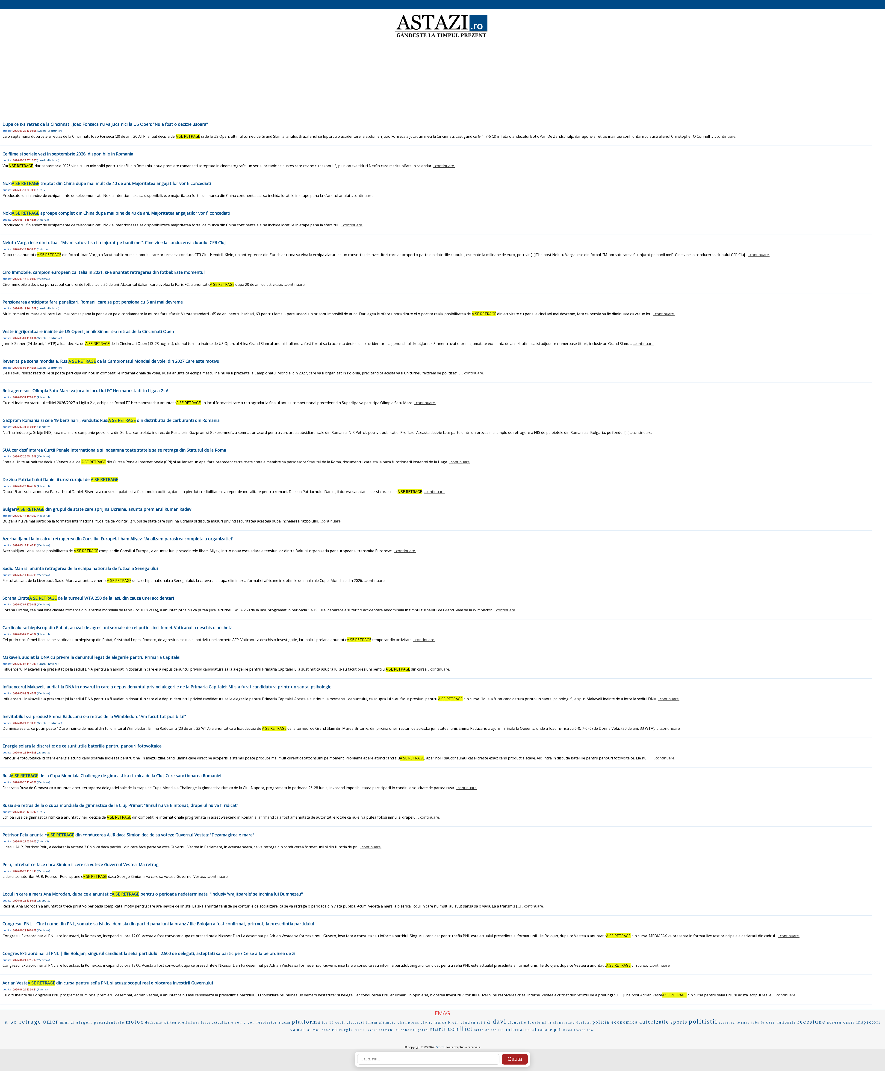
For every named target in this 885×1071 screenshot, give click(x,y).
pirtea (170, 1022)
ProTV (41, 190)
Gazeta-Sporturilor (49, 130)
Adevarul (43, 397)
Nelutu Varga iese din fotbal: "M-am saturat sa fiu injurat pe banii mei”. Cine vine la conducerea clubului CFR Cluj (114, 242)
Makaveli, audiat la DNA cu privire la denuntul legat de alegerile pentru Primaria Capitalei (91, 657)
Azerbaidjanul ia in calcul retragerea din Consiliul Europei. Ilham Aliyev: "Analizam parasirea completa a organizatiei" (118, 538)
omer (51, 1021)
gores (423, 1030)
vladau (468, 1022)
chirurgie (342, 1029)
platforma (306, 1021)
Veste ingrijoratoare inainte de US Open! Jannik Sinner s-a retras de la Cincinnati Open (88, 331)
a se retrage (23, 1021)
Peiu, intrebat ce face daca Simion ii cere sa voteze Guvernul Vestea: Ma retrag (81, 864)
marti (437, 1028)
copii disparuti (349, 1022)
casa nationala (781, 1022)
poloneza (563, 1030)
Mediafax (43, 278)
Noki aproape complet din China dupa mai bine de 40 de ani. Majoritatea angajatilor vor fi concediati (116, 213)
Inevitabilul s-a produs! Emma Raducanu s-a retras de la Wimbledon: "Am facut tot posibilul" (94, 716)
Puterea (43, 249)
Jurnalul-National (48, 160)
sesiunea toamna (734, 1022)
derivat (583, 1022)
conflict (460, 1028)
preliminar (189, 1022)
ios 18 (328, 1022)
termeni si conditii (397, 1030)
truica (440, 1022)
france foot (584, 1030)
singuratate (564, 1022)
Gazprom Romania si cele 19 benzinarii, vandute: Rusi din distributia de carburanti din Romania (111, 420)
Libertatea (44, 427)
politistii (703, 1021)
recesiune (811, 1021)
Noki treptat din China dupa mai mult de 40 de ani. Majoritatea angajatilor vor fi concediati (107, 183)
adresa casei (841, 1022)
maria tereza (366, 1030)
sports (678, 1022)
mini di (67, 1022)
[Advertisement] (442, 76)
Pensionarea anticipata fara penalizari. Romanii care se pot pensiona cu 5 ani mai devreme (93, 302)
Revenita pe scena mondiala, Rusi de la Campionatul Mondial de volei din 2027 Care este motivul (112, 361)
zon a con (245, 1022)
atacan (284, 1022)
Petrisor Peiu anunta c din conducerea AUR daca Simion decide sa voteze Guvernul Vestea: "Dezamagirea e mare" (128, 835)
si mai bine (319, 1030)
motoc (135, 1021)
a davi (497, 1021)
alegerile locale (524, 1022)
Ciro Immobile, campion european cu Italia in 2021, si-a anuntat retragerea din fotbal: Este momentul (104, 272)
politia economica (615, 1021)
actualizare (222, 1022)
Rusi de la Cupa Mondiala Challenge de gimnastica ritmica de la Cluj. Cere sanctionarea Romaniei (112, 775)
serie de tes (485, 1030)
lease (206, 1022)
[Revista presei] (441, 37)
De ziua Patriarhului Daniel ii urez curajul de (60, 479)
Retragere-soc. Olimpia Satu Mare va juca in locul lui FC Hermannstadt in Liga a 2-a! (85, 390)
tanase (545, 1029)
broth (453, 1022)
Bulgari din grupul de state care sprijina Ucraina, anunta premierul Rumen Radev (97, 509)
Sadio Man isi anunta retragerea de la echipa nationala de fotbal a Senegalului (80, 568)
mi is (547, 1022)
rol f (481, 1022)
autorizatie (654, 1022)
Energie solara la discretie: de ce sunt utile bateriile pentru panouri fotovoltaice (82, 746)
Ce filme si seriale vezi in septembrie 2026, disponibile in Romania (68, 154)
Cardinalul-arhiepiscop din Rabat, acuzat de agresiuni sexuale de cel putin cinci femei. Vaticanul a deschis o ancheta (118, 627)
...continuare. (725, 136)
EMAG (442, 1013)
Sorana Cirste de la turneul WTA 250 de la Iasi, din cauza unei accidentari (88, 598)
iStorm (440, 1047)
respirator (267, 1022)
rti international (517, 1029)
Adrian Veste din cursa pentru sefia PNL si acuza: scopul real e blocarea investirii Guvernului (108, 983)
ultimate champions (399, 1022)
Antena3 (43, 219)
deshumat (154, 1022)
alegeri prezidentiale (100, 1022)
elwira (427, 1022)
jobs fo (758, 1022)
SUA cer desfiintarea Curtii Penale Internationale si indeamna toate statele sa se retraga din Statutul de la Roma (114, 450)
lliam (372, 1022)
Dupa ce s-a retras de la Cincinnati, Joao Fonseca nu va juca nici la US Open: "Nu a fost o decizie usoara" (105, 124)
